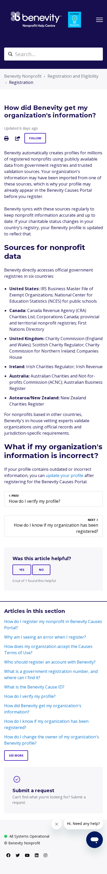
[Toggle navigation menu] (99, 19)
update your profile (65, 475)
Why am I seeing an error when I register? (45, 637)
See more (16, 755)
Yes (21, 570)
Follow (35, 138)
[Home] (36, 19)
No (41, 570)
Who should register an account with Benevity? (50, 662)
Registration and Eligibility (73, 76)
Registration (21, 82)
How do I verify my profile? (30, 696)
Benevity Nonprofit (23, 76)
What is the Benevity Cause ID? (34, 687)
